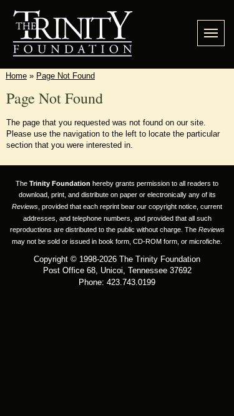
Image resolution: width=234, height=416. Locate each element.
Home (16, 75)
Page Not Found (65, 75)
